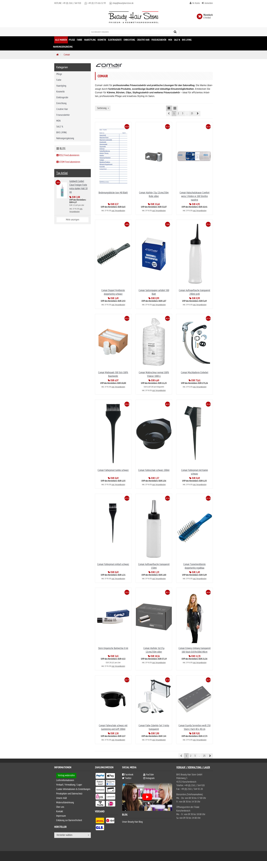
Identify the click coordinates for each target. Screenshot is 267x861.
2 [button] (178, 113)
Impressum (61, 815)
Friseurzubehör (158, 40)
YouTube (149, 774)
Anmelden (209, 3)
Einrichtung (129, 40)
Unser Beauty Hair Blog (132, 821)
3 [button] (182, 113)
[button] (197, 113)
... (187, 113)
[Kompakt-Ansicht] (169, 108)
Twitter (127, 778)
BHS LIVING (186, 40)
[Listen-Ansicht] (175, 108)
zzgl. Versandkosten (118, 210)
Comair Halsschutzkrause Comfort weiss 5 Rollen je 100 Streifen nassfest (194, 196)
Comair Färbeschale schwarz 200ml (153, 470)
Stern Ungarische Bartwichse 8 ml (113, 648)
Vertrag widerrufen (66, 775)
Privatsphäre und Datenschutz (69, 793)
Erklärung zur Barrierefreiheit (69, 820)
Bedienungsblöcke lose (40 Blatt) (113, 192)
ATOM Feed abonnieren (69, 162)
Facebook (128, 774)
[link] (200, 16)
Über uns (60, 807)
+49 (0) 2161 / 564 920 (71, 3)
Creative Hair (143, 40)
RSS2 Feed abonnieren (69, 155)
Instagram (149, 778)
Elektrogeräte (115, 40)
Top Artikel (62, 173)
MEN (170, 40)
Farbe (79, 40)
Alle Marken (61, 40)
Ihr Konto (196, 3)
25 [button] (192, 113)
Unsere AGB (61, 798)
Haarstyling (90, 40)
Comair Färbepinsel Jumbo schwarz (113, 470)
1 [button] (174, 113)
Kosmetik (102, 40)
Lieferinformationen (65, 780)
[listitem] (100, 776)
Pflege (72, 40)
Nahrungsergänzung (63, 47)
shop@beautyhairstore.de (123, 3)
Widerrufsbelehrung (65, 802)
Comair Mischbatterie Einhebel (194, 372)
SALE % (177, 40)
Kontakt (59, 811)
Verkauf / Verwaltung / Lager (69, 784)
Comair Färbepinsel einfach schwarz (113, 564)
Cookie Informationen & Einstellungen (73, 789)
